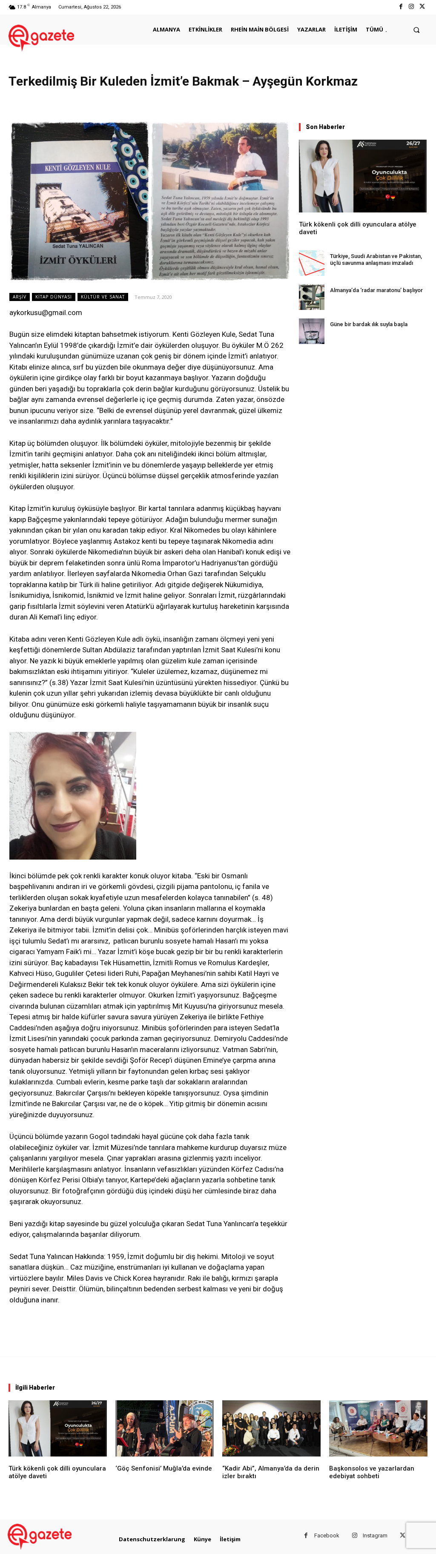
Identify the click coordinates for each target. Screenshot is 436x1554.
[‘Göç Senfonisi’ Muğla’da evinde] (164, 1428)
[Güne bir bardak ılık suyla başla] (311, 331)
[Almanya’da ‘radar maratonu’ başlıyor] (311, 297)
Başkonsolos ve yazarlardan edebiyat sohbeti (371, 1472)
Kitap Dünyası (53, 297)
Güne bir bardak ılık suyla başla (368, 324)
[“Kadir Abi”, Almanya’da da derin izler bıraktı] (271, 1428)
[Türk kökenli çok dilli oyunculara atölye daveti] (363, 176)
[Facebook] (400, 7)
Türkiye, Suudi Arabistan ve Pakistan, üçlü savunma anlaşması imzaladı (376, 259)
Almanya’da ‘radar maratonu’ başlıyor (376, 290)
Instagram (375, 1535)
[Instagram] (411, 7)
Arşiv (19, 297)
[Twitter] (422, 7)
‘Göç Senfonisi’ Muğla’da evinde (163, 1468)
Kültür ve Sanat (103, 297)
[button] (416, 29)
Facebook (326, 1535)
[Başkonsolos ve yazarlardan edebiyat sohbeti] (378, 1428)
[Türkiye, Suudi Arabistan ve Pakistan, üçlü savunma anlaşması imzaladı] (311, 263)
